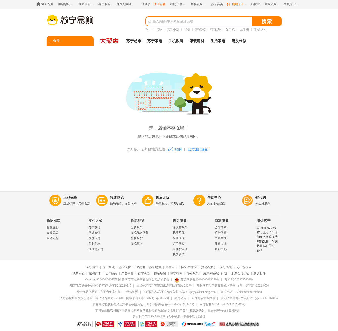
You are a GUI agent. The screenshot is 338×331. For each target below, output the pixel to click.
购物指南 (53, 221)
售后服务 (180, 221)
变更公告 (180, 298)
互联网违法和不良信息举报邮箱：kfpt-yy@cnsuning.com (179, 292)
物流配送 (138, 221)
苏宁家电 (154, 41)
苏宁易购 (175, 149)
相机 (187, 29)
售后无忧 (162, 197)
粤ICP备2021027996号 (238, 279)
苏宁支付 (94, 227)
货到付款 (94, 243)
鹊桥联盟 (160, 273)
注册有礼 (160, 4)
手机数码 (176, 41)
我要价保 (179, 232)
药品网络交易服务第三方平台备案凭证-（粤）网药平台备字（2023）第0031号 (143, 304)
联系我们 (78, 273)
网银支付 (94, 232)
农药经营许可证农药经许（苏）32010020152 (249, 298)
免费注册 (52, 227)
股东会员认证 (240, 273)
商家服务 (222, 221)
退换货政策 (180, 227)
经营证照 (132, 292)
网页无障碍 (123, 4)
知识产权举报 (188, 267)
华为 (148, 29)
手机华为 (260, 29)
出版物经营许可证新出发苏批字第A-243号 (164, 285)
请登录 (146, 4)
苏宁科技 (92, 267)
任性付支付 (96, 249)
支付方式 (95, 221)
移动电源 (173, 29)
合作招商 (221, 227)
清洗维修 (239, 41)
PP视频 (140, 267)
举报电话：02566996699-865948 (241, 292)
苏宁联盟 (144, 273)
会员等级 (52, 232)
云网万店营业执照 (203, 298)
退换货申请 (180, 249)
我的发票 (179, 254)
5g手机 (230, 29)
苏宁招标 (176, 273)
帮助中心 (214, 197)
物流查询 (137, 243)
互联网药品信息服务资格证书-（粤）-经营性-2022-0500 (233, 285)
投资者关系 (208, 267)
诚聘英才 (95, 273)
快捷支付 (94, 238)
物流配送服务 (139, 232)
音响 (159, 29)
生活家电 (218, 41)
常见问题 (52, 238)
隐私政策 (193, 273)
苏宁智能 (226, 267)
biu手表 (244, 29)
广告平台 (127, 273)
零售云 (170, 267)
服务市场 (221, 243)
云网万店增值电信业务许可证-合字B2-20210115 (100, 285)
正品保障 (70, 197)
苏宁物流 (155, 267)
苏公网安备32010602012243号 (200, 279)
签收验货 (137, 238)
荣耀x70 (215, 29)
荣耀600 (200, 29)
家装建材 (197, 41)
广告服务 (221, 232)
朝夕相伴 (260, 273)
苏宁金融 (109, 267)
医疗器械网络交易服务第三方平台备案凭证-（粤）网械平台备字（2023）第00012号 (114, 298)
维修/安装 (179, 238)
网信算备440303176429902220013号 (223, 304)
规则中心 (221, 249)
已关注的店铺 (198, 149)
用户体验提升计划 (215, 273)
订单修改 (179, 243)
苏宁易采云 (244, 267)
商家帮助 (221, 238)
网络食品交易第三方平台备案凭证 (98, 292)
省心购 (260, 197)
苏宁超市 (133, 41)
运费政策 (137, 227)
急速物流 (117, 197)
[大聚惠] (109, 41)
